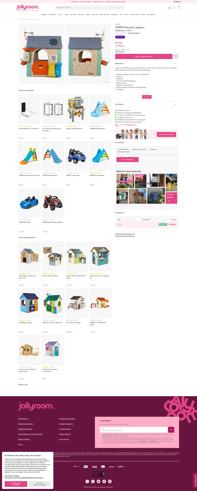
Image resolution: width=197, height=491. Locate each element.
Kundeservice (177, 1)
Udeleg (31, 19)
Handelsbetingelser (25, 429)
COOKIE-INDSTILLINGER (39, 484)
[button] (174, 7)
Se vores (127, 125)
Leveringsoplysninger (67, 419)
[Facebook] (87, 481)
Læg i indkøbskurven (144, 56)
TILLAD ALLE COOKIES (16, 484)
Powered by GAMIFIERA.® (123, 205)
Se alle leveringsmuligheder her (125, 236)
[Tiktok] (104, 481)
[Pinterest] (110, 481)
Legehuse (37, 19)
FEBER (117, 24)
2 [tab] (63, 86)
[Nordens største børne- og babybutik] (27, 6)
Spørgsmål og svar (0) (139, 149)
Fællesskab (153, 149)
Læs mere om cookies (12, 476)
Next (109, 53)
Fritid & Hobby (23, 19)
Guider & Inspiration (25, 424)
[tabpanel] (41, 53)
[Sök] (122, 7)
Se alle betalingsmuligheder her (125, 234)
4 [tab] (67, 86)
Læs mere (146, 97)
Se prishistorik (119, 52)
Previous (20, 53)
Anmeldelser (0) (123, 149)
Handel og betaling (66, 424)
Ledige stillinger (24, 439)
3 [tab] (65, 86)
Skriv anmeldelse (127, 159)
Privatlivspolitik (65, 429)
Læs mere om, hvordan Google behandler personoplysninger (24, 478)
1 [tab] (61, 86)
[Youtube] (98, 481)
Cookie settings (65, 434)
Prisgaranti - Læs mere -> (125, 117)
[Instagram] (93, 481)
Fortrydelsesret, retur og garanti (30, 434)
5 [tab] (69, 86)
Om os (20, 444)
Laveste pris (163, 224)
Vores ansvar (64, 439)
